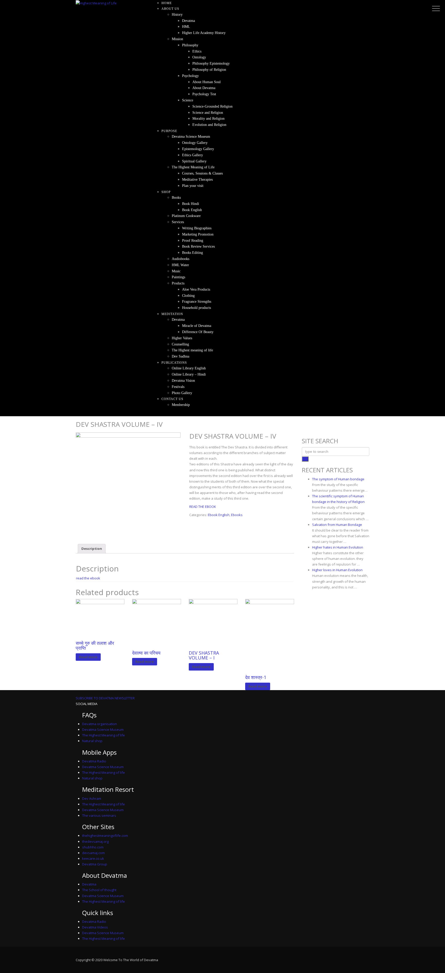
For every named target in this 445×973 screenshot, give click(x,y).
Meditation (172, 314)
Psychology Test (204, 94)
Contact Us (172, 399)
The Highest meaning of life (192, 350)
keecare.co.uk (93, 858)
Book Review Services (198, 246)
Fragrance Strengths (196, 301)
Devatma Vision (183, 381)
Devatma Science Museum (191, 136)
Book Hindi (190, 204)
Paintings (178, 277)
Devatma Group (94, 864)
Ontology (199, 57)
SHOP (166, 192)
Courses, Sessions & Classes (202, 173)
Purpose (169, 131)
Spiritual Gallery (194, 161)
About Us (170, 9)
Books (176, 197)
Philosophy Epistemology (211, 63)
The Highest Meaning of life (103, 735)
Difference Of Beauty (197, 332)
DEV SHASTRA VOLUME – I (204, 655)
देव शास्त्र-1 (255, 677)
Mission (177, 39)
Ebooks (237, 514)
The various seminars (99, 815)
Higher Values (182, 338)
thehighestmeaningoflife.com (105, 835)
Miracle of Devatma (196, 326)
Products (178, 283)
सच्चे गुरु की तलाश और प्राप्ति (95, 645)
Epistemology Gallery (198, 149)
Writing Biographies (196, 228)
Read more (88, 657)
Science (187, 100)
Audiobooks (180, 259)
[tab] (92, 548)
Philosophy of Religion (209, 70)
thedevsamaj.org (95, 841)
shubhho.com (93, 847)
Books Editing (192, 253)
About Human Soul (206, 82)
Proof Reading (192, 240)
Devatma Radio (94, 761)
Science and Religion (207, 113)
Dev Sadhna (180, 356)
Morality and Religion (208, 118)
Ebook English (218, 514)
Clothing (188, 296)
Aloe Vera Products (196, 289)
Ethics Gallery (192, 155)
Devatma (188, 21)
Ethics (196, 51)
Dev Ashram (91, 798)
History (177, 14)
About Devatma (203, 88)
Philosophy (190, 45)
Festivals (178, 387)
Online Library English (189, 368)
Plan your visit (192, 186)
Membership (181, 405)
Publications (174, 362)
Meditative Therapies (197, 179)
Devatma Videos (95, 927)
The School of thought (99, 890)
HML (186, 27)
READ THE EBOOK (202, 506)
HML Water (180, 265)
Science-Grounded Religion (212, 106)
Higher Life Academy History (204, 33)
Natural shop (92, 741)
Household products (196, 308)
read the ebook (88, 578)
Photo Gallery (182, 393)
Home (166, 3)
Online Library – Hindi (189, 374)
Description (91, 548)
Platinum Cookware (186, 216)
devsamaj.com (93, 852)
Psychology (190, 76)
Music (176, 271)
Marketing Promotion (197, 234)
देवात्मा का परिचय (146, 653)
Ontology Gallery (195, 143)
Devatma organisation (99, 724)
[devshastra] (128, 484)
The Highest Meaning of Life (193, 167)
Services (178, 222)
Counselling (180, 344)
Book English (192, 210)
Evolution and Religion (209, 125)
